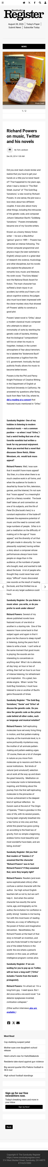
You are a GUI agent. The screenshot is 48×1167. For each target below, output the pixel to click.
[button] (6, 80)
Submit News (15, 27)
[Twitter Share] (13, 1023)
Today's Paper (33, 24)
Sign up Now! (24, 1107)
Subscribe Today (32, 27)
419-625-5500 (24, 1163)
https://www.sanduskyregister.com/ (23, 1157)
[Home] (24, 2)
